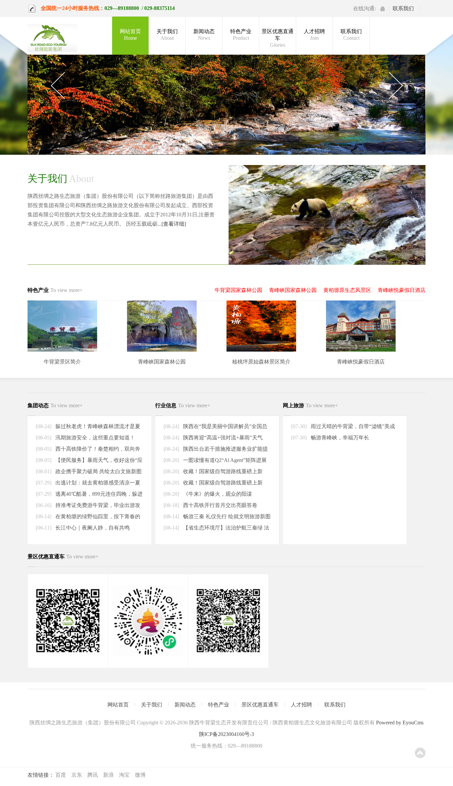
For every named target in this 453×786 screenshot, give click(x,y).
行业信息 (182, 405)
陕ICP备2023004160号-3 (226, 734)
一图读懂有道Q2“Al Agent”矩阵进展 (224, 460)
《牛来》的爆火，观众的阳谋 (217, 494)
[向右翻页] (395, 86)
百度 (60, 775)
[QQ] (382, 8)
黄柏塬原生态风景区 (347, 290)
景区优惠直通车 (277, 38)
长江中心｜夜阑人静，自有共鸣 (92, 528)
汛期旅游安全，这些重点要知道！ (94, 437)
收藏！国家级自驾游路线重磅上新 (222, 471)
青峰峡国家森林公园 (293, 290)
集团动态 (55, 405)
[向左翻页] (57, 86)
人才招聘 (314, 34)
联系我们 (403, 8)
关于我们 (167, 34)
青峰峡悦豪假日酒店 (401, 290)
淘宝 (124, 775)
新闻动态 (204, 34)
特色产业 (240, 34)
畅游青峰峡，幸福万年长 (339, 437)
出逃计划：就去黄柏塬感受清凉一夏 (97, 482)
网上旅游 (310, 405)
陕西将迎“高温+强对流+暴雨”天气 (222, 437)
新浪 (108, 775)
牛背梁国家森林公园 (238, 290)
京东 (76, 775)
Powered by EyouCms (399, 722)
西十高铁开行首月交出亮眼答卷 (219, 505)
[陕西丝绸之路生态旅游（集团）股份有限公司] (52, 39)
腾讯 (92, 775)
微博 (140, 775)
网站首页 (130, 34)
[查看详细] (174, 224)
